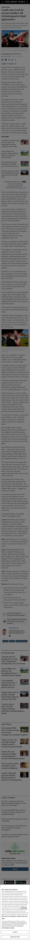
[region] (15, 912)
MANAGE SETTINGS (15, 937)
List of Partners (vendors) (8, 928)
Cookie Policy (23, 907)
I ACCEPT (15, 932)
